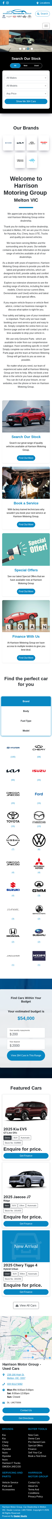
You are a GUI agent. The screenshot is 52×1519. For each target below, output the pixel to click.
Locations (45, 3)
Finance (32, 1449)
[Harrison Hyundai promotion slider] (20, 49)
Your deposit (15, 1042)
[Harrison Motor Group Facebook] (4, 2)
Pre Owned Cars (36, 1442)
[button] (46, 26)
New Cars (33, 1435)
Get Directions (26, 1418)
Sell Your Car (35, 1452)
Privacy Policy (35, 1496)
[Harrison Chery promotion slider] (32, 49)
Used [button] (36, 66)
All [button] (15, 66)
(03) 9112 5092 (15, 1384)
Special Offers (35, 1445)
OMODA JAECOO (11, 1466)
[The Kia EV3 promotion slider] (28, 49)
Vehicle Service (10, 1482)
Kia (4, 1435)
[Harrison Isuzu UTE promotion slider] (24, 49)
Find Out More (26, 458)
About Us (33, 1486)
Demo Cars (34, 1438)
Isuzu (5, 1452)
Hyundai (6, 1449)
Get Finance (26, 1155)
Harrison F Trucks (11, 1463)
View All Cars (28, 1305)
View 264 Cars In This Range (26, 1055)
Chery (5, 1442)
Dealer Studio (20, 1516)
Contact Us (26, 1410)
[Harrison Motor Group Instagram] (8, 2)
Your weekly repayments (20, 1030)
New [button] (25, 66)
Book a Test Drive (37, 1456)
